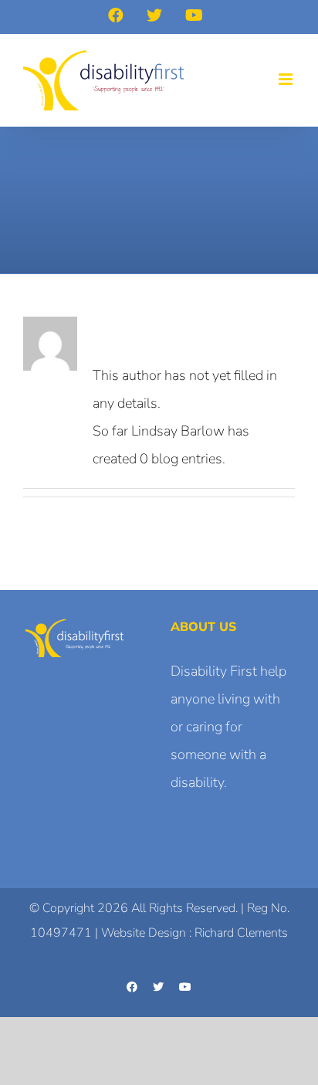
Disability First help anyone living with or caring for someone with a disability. (228, 727)
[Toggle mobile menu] (287, 79)
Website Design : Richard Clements (194, 932)
